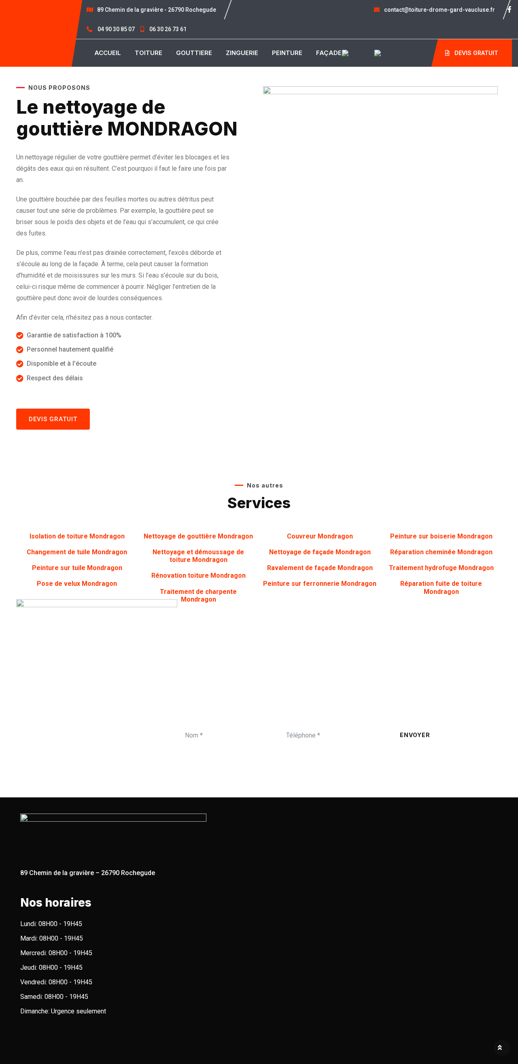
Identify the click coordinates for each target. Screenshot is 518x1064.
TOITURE (148, 53)
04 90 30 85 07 (116, 29)
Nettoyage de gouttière (198, 536)
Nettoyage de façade (320, 552)
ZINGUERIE (242, 53)
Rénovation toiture (198, 575)
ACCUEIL (107, 53)
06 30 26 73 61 (167, 29)
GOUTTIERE (194, 53)
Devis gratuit (475, 52)
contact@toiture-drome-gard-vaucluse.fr (439, 9)
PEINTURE (287, 53)
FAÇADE (329, 53)
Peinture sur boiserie (441, 536)
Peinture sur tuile (77, 568)
